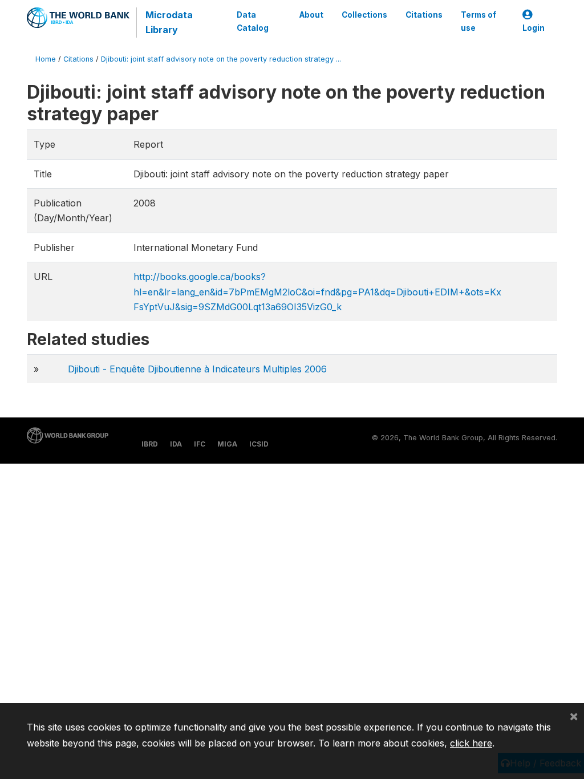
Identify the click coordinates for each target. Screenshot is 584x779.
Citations (424, 14)
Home (45, 59)
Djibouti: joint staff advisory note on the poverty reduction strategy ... (221, 59)
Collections (364, 14)
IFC (199, 444)
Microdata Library (169, 22)
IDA (176, 444)
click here (471, 743)
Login (533, 28)
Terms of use (478, 21)
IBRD (149, 444)
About (311, 14)
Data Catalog (253, 21)
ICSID (259, 444)
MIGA (227, 444)
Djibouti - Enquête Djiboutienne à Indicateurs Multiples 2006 (197, 369)
